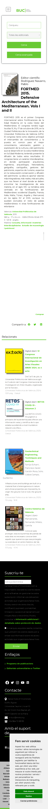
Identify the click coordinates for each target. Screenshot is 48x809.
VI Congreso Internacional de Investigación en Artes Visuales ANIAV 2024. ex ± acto (33, 361)
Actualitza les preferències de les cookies (22, 1)
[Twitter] (35, 324)
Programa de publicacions (20, 664)
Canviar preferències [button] (28, 801)
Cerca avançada (24, 54)
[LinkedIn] (41, 324)
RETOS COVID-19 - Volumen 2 (34, 405)
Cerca (24, 45)
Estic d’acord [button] (29, 791)
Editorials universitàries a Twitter (23, 668)
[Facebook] (29, 324)
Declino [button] (29, 796)
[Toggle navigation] (8, 9)
